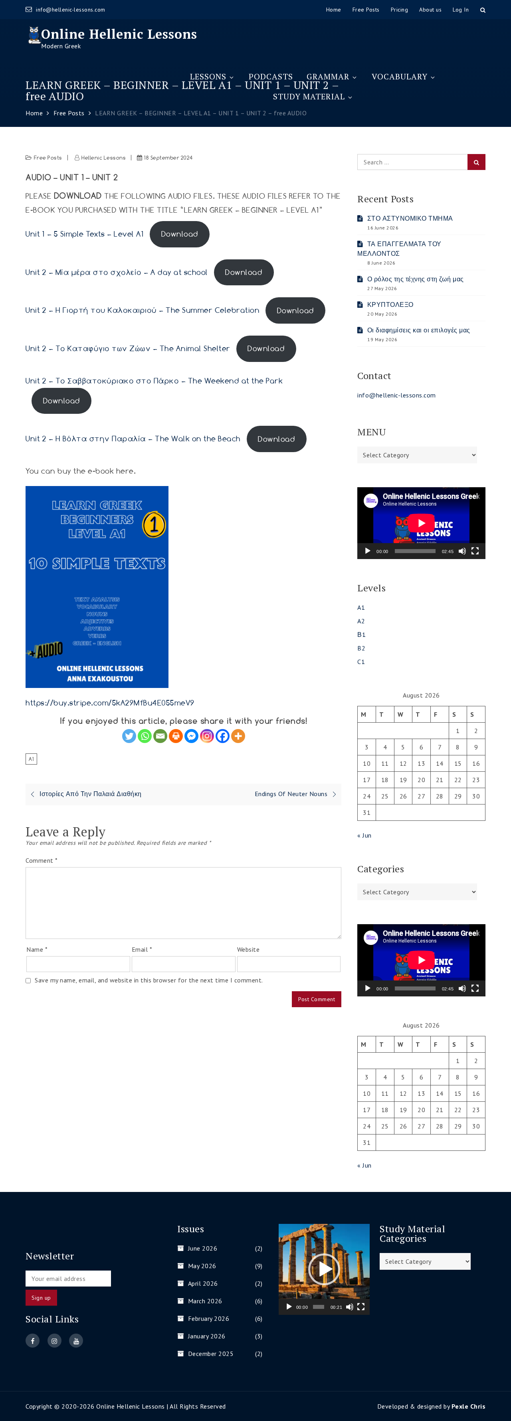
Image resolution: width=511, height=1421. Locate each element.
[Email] (160, 736)
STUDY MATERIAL (309, 96)
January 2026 (207, 1336)
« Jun (364, 835)
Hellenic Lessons (103, 157)
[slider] (318, 1307)
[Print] (176, 736)
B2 (361, 648)
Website (248, 949)
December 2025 (211, 1354)
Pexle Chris (469, 1406)
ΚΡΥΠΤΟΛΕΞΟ (390, 304)
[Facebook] (223, 736)
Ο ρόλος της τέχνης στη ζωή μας (415, 279)
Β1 (361, 634)
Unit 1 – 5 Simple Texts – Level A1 (85, 234)
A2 (361, 621)
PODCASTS (271, 76)
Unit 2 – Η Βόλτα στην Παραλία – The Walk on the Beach (133, 439)
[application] (421, 523)
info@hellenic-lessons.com (70, 9)
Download (179, 234)
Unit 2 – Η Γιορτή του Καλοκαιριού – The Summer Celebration (142, 310)
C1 (361, 662)
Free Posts (48, 157)
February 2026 (208, 1318)
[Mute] (462, 551)
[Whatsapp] (145, 736)
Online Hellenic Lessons (119, 34)
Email (142, 949)
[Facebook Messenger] (191, 736)
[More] (238, 736)
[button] (324, 1269)
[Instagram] (207, 736)
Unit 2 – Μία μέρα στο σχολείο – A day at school (117, 272)
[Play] (368, 551)
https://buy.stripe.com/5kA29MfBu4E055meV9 (110, 703)
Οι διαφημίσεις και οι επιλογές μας (418, 330)
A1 (31, 759)
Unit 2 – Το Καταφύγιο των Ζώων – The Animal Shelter (128, 348)
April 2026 (203, 1283)
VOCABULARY (400, 76)
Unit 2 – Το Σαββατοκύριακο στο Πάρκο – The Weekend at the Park (154, 380)
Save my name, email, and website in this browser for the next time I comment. (149, 980)
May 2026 (202, 1266)
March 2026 (205, 1301)
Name (37, 949)
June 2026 (202, 1248)
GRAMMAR (328, 76)
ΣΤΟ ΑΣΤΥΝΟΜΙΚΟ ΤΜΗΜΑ (410, 218)
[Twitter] (129, 736)
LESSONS (208, 76)
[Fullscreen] (475, 551)
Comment (42, 860)
